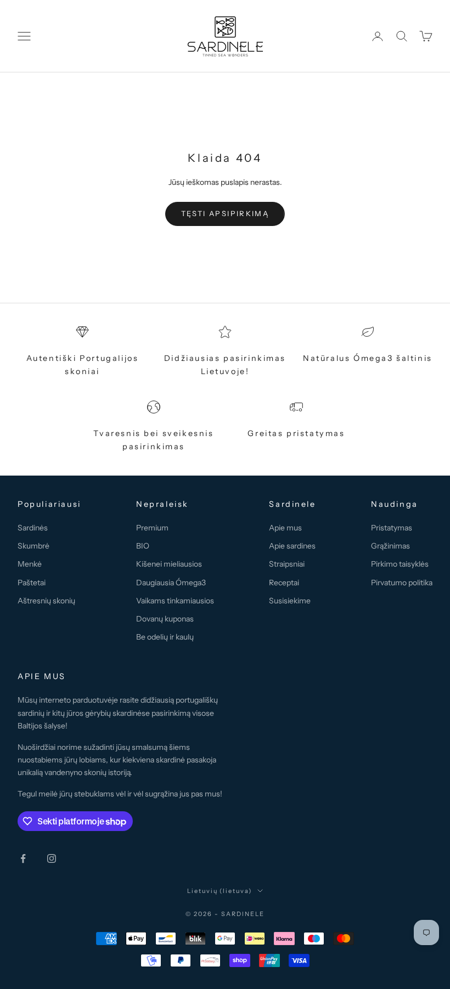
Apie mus (285, 528)
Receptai (284, 582)
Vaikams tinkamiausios (175, 601)
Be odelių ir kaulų (165, 637)
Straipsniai (287, 564)
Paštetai (32, 582)
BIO (142, 546)
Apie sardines (292, 546)
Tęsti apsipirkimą (225, 213)
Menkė (30, 564)
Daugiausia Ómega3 (171, 582)
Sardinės (33, 528)
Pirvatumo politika (401, 582)
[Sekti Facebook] (23, 858)
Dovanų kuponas (165, 619)
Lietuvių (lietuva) (219, 891)
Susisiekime (290, 601)
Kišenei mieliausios (169, 564)
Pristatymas (391, 528)
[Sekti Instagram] (51, 858)
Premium (152, 528)
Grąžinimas (390, 546)
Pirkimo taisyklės (400, 564)
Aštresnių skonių (46, 601)
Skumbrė (33, 546)
